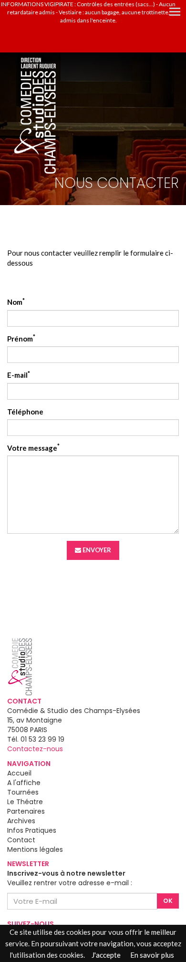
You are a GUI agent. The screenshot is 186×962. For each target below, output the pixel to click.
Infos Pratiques (31, 830)
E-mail (18, 374)
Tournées (23, 792)
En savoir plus (152, 955)
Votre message (33, 447)
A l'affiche (24, 782)
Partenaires (26, 811)
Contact (21, 840)
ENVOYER (96, 550)
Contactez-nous (35, 749)
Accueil (19, 773)
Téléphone (25, 411)
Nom (16, 301)
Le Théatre (25, 802)
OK (168, 900)
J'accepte (106, 955)
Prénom (21, 338)
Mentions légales (35, 849)
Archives (21, 821)
